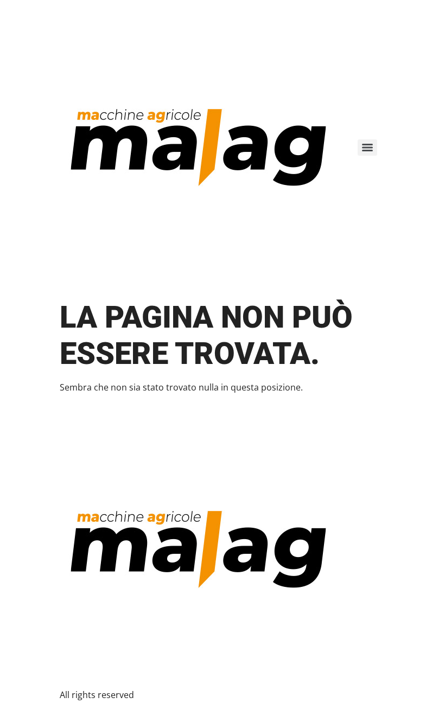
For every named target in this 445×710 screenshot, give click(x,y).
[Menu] (367, 147)
